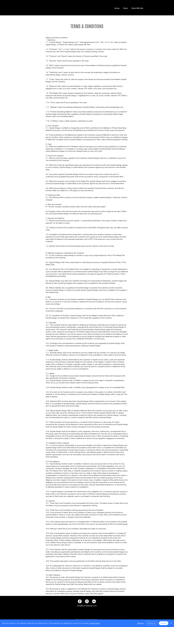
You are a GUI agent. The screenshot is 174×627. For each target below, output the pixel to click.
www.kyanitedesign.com (63, 524)
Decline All (151, 623)
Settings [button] (140, 623)
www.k (107, 107)
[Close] (171, 623)
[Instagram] (87, 601)
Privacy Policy (94, 623)
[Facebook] (80, 601)
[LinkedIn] (94, 601)
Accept (163, 623)
